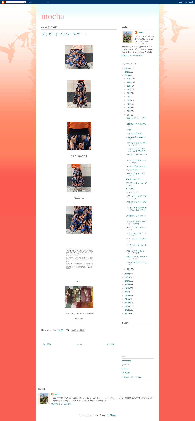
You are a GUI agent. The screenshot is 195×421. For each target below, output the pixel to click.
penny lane (126, 361)
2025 (127, 68)
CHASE (125, 369)
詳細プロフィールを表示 (132, 55)
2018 (127, 288)
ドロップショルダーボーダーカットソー (136, 144)
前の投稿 (111, 344)
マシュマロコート (133, 170)
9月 (128, 89)
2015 (127, 299)
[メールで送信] (72, 330)
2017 (127, 292)
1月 (128, 269)
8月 (128, 93)
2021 (127, 277)
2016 (127, 295)
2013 (127, 306)
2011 (127, 314)
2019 (127, 285)
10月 (129, 86)
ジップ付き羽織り (133, 133)
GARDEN (126, 373)
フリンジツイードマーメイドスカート (136, 222)
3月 (128, 111)
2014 (127, 303)
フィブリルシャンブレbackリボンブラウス (135, 150)
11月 (129, 82)
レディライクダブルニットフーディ (136, 161)
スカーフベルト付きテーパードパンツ (136, 252)
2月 (128, 115)
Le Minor (129, 189)
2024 (127, 72)
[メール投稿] (67, 330)
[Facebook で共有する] (80, 330)
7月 (128, 97)
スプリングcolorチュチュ (136, 166)
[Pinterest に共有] (83, 330)
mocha (52, 16)
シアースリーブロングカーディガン (136, 197)
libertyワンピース (133, 179)
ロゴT (128, 130)
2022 (127, 274)
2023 (127, 75)
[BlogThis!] (75, 330)
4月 (128, 108)
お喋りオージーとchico (131, 377)
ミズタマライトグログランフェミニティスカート (136, 210)
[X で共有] (78, 330)
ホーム (79, 344)
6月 (128, 100)
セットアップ (131, 192)
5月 (128, 104)
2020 (127, 281)
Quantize (125, 365)
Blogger (113, 415)
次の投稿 (47, 344)
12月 (129, 79)
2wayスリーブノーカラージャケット (136, 258)
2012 (127, 310)
